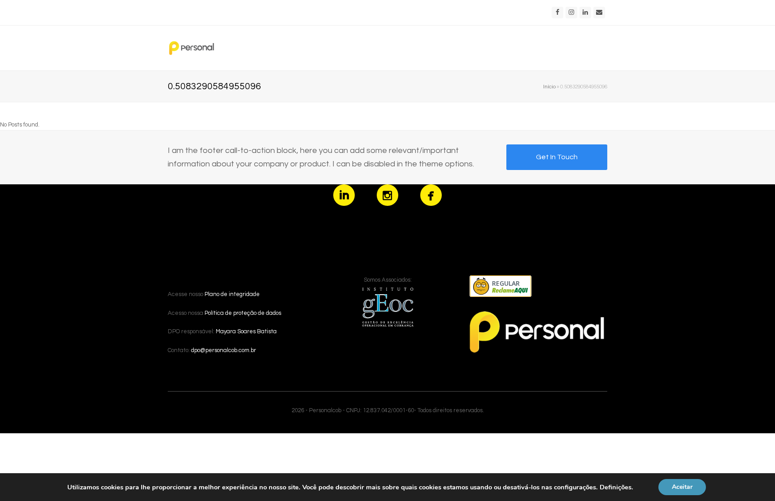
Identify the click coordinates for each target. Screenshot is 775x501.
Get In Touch (557, 157)
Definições (615, 487)
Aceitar (682, 487)
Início (549, 86)
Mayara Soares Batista (246, 331)
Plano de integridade (232, 294)
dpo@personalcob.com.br (223, 350)
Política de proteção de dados (243, 313)
